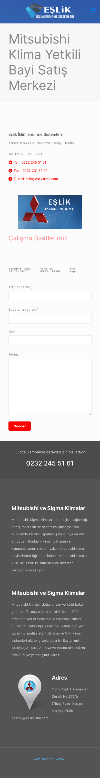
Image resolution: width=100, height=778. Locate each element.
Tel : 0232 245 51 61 (30, 162)
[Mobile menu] (93, 10)
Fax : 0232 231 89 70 (30, 170)
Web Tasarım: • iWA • (50, 759)
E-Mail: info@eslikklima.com (36, 179)
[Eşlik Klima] (50, 10)
